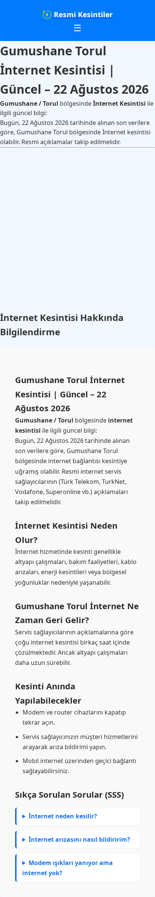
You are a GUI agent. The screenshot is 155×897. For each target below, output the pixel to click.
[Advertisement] (77, 229)
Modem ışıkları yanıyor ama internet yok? (67, 868)
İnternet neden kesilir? (63, 816)
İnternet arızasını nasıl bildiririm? (79, 839)
